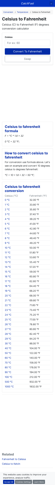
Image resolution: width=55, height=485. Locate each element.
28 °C (8, 334)
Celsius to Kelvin (11, 463)
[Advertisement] (27, 92)
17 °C (8, 281)
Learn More (39, 482)
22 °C (8, 305)
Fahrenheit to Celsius (14, 459)
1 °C (7, 204)
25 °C (8, 319)
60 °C (8, 357)
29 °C (8, 338)
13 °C (8, 262)
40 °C (8, 348)
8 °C (7, 238)
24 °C (8, 314)
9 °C (7, 243)
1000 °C (9, 386)
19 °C (8, 290)
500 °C (9, 381)
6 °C (7, 228)
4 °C (7, 219)
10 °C (8, 247)
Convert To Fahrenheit (27, 51)
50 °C (8, 353)
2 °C (7, 209)
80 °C (8, 367)
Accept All (8, 482)
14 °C (8, 267)
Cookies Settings (23, 482)
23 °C (8, 310)
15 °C (8, 271)
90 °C (8, 372)
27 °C (8, 329)
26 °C (8, 324)
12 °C (8, 257)
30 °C (8, 343)
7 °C (7, 233)
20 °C (8, 295)
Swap (27, 58)
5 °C (7, 223)
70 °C (8, 362)
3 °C (7, 214)
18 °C (8, 286)
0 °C (7, 199)
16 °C (8, 276)
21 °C (8, 300)
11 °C (7, 252)
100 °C (8, 377)
